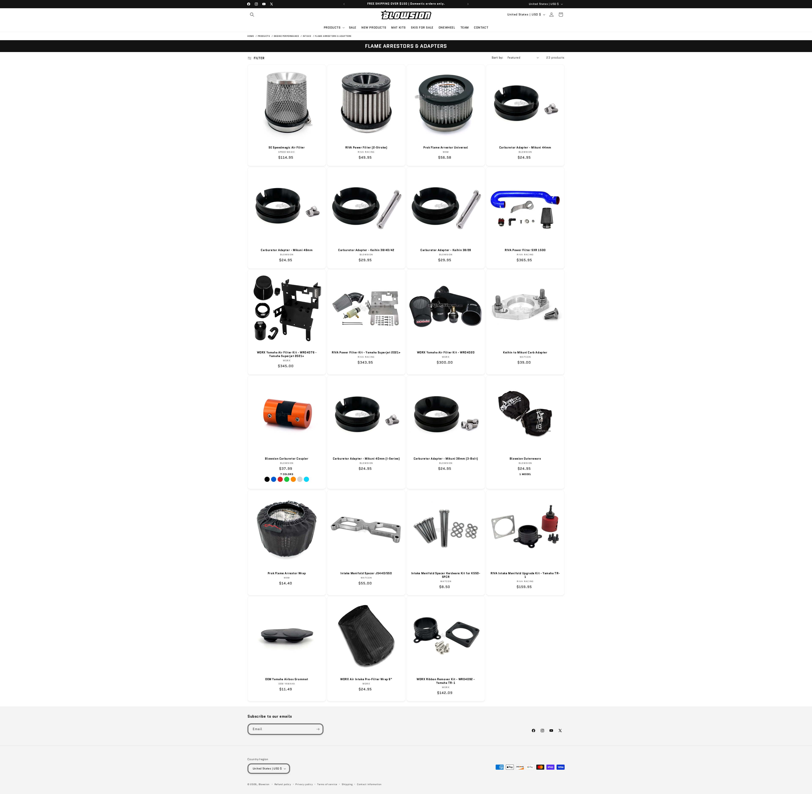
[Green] (286, 479)
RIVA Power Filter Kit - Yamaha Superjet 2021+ (366, 352)
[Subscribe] (317, 729)
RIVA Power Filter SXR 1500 (525, 250)
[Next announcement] (468, 4)
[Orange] (293, 479)
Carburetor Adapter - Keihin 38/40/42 (366, 250)
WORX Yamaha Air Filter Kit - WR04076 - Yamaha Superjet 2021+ (287, 354)
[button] (252, 14)
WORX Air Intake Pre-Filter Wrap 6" (366, 679)
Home (250, 36)
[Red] (280, 479)
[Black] (267, 479)
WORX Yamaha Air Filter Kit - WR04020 (446, 352)
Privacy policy (304, 784)
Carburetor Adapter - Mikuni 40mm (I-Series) (366, 459)
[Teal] (306, 479)
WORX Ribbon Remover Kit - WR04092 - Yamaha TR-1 (446, 681)
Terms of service (327, 784)
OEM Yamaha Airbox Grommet (286, 679)
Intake (307, 36)
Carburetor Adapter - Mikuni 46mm (287, 250)
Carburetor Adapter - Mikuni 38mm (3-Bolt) (446, 459)
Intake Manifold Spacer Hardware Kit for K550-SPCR (445, 575)
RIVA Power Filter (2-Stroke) (366, 148)
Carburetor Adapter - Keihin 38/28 (445, 250)
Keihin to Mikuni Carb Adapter (525, 352)
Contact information (369, 784)
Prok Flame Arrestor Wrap (287, 573)
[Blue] (273, 479)
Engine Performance (287, 36)
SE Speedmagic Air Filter (287, 148)
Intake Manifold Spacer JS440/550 (366, 573)
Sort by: (497, 57)
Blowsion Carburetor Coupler (286, 459)
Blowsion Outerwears (525, 459)
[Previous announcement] (344, 4)
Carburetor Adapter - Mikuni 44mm (525, 148)
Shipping (347, 784)
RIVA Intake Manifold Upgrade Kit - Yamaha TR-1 (525, 575)
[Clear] (300, 479)
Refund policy (282, 784)
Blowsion (264, 784)
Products (264, 36)
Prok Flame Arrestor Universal (445, 148)
